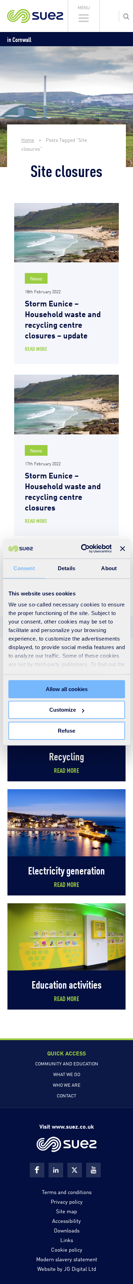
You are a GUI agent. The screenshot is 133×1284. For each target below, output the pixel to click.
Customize (62, 710)
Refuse (66, 731)
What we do (66, 1074)
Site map (66, 1210)
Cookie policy (66, 1249)
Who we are (67, 1084)
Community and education (66, 1063)
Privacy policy (67, 1201)
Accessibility (66, 1220)
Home (27, 139)
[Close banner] (122, 548)
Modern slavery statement (66, 1258)
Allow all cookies (67, 689)
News (36, 278)
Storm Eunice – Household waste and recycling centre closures (63, 490)
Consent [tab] (24, 568)
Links (66, 1239)
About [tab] (109, 568)
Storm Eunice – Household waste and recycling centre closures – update (63, 318)
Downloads (66, 1230)
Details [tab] (66, 568)
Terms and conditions (67, 1191)
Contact (66, 1095)
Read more (36, 348)
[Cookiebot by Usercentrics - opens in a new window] (83, 548)
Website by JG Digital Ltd (66, 1268)
